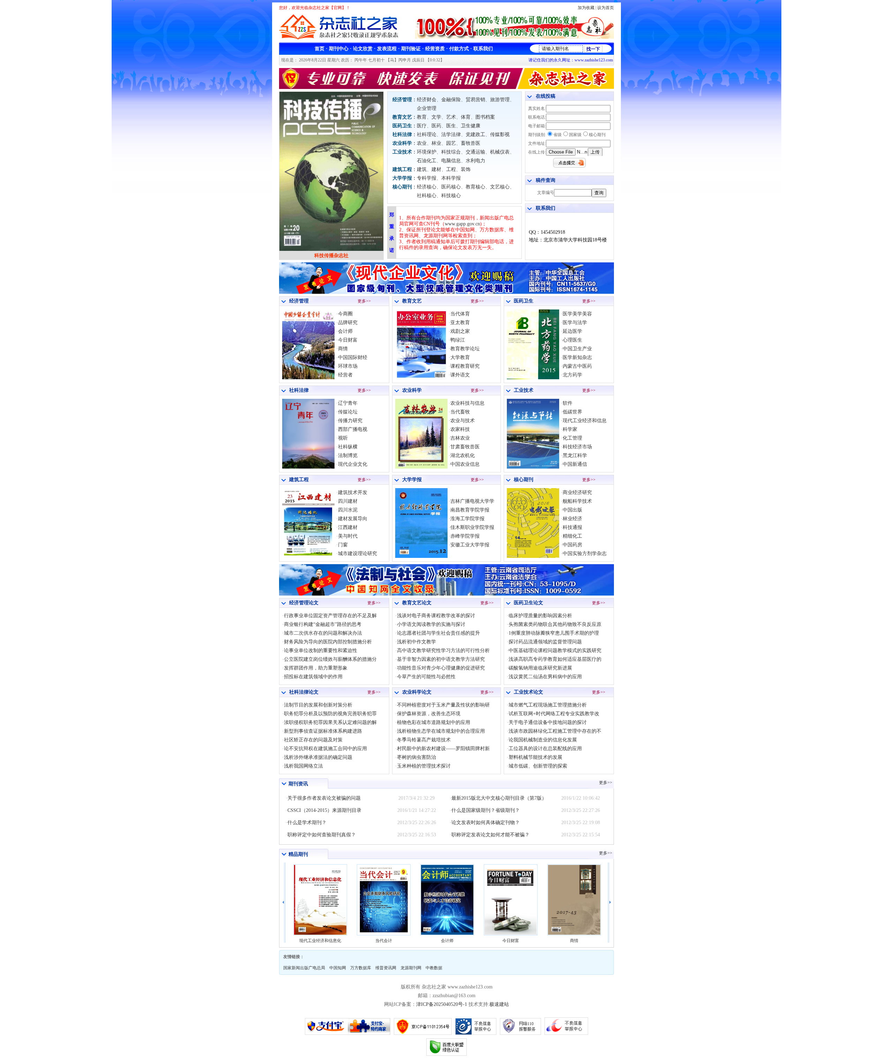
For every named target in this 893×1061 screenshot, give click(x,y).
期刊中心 (338, 48)
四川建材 (348, 501)
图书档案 (485, 117)
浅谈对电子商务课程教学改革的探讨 (436, 615)
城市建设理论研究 (357, 553)
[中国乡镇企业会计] (308, 377)
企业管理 (426, 108)
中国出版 (572, 510)
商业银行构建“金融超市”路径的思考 (322, 624)
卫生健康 (470, 125)
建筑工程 (402, 169)
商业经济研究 (577, 492)
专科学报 (426, 178)
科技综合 (451, 152)
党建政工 (475, 134)
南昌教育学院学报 (469, 510)
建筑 (422, 169)
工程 (451, 169)
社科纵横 (348, 446)
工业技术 (402, 152)
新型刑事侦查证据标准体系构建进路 (323, 731)
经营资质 (435, 48)
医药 (436, 125)
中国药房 (572, 544)
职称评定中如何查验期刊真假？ (321, 834)
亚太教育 (460, 322)
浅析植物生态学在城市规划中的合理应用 (441, 731)
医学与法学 (575, 322)
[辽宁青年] (308, 467)
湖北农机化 (462, 455)
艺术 (451, 117)
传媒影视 (500, 134)
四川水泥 (348, 510)
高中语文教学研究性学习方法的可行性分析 (443, 650)
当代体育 (460, 313)
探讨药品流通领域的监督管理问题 (545, 641)
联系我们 (483, 48)
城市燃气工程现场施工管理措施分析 (548, 705)
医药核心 (451, 186)
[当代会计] (320, 899)
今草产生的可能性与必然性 (426, 676)
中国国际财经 (352, 357)
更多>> (364, 301)
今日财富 (348, 340)
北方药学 (572, 375)
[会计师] (383, 899)
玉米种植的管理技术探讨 (424, 766)
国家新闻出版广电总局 (304, 967)
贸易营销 (475, 99)
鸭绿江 (457, 340)
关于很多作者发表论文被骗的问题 (324, 798)
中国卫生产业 (577, 348)
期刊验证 (411, 48)
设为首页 (605, 7)
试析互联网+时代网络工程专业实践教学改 (554, 713)
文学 (436, 117)
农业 (422, 143)
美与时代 (348, 536)
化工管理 (572, 438)
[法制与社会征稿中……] (446, 594)
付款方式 (459, 48)
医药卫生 (402, 125)
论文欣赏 (363, 48)
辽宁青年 (348, 403)
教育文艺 (402, 117)
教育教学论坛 (465, 348)
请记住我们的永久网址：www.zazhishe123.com (570, 60)
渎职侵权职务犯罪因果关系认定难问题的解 (330, 722)
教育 (422, 117)
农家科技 (460, 429)
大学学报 (402, 178)
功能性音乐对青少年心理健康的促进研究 (441, 668)
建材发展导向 (352, 518)
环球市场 (348, 366)
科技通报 (572, 527)
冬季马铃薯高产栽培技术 (424, 739)
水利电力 (475, 160)
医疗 (422, 125)
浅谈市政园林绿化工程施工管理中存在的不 (555, 731)
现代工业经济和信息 (585, 420)
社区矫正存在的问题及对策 (313, 739)
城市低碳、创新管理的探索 (538, 766)
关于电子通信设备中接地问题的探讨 (548, 722)
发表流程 (387, 48)
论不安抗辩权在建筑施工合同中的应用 (325, 748)
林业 (436, 143)
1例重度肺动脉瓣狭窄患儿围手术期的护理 (554, 633)
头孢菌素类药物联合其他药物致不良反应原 (555, 624)
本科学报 (451, 178)
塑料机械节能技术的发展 (535, 757)
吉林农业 (460, 438)
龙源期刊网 (410, 967)
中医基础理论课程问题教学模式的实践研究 (555, 650)
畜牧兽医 (470, 143)
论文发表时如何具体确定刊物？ (485, 822)
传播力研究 (350, 420)
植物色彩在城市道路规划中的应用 (433, 722)
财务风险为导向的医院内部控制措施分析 (328, 641)
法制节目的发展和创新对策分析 (318, 705)
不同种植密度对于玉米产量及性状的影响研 (443, 705)
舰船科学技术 (577, 501)
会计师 (345, 331)
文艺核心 (500, 186)
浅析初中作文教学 (416, 641)
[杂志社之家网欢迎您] (446, 87)
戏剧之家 (460, 331)
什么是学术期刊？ (307, 822)
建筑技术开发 (352, 492)
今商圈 (345, 313)
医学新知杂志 (577, 357)
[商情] (510, 899)
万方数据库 (360, 967)
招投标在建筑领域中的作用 (313, 676)
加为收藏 (586, 7)
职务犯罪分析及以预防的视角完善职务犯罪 (330, 713)
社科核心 (426, 195)
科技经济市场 (577, 446)
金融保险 (451, 99)
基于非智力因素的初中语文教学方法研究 (441, 659)
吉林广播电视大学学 (472, 501)
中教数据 (434, 967)
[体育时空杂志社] (331, 249)
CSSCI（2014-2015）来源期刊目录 (324, 810)
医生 (451, 125)
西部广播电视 (352, 429)
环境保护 (426, 152)
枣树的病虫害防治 (416, 757)
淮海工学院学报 (467, 518)
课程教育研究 (465, 366)
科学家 (570, 429)
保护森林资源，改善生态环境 (428, 713)
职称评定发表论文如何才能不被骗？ (490, 834)
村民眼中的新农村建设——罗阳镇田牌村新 (443, 748)
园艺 (451, 143)
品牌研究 (348, 322)
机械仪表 (500, 152)
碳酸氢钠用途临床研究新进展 (540, 668)
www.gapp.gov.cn (462, 223)
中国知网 (337, 967)
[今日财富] (447, 899)
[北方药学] (533, 377)
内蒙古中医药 (577, 366)
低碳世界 (572, 411)
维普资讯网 (385, 967)
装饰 (466, 169)
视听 (343, 438)
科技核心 (451, 195)
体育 (466, 117)
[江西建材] (308, 556)
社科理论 (426, 134)
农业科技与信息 (467, 403)
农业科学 (402, 143)
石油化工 (426, 160)
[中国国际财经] (574, 899)
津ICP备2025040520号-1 (441, 1004)
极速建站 (499, 1004)
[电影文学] (533, 556)
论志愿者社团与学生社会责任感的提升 (438, 633)
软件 (567, 403)
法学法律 (451, 134)
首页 (319, 48)
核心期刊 (402, 186)
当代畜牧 (460, 411)
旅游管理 (500, 99)
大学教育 (460, 357)
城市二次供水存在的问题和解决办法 (323, 633)
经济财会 (426, 99)
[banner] (514, 37)
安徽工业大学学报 (469, 544)
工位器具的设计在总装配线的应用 (545, 748)
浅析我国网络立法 (303, 766)
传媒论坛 (348, 411)
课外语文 (460, 375)
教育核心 (475, 186)
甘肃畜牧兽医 (465, 446)
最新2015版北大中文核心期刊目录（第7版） (499, 798)
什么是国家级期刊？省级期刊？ (485, 810)
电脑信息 (451, 160)
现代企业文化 (352, 464)
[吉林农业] (421, 467)
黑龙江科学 (575, 455)
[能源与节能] (533, 467)
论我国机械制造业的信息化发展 (543, 739)
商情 (343, 348)
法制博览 (348, 455)
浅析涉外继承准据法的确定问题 (318, 757)
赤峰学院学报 (465, 536)
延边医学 (572, 331)
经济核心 (426, 186)
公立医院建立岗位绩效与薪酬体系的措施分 (330, 659)
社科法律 (402, 134)
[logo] (341, 38)
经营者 (345, 375)
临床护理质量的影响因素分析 (540, 615)
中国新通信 (575, 464)
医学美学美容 (577, 313)
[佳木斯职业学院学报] (421, 556)
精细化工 (572, 536)
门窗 (343, 544)
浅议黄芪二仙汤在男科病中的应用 (545, 676)
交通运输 (475, 152)
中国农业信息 (465, 464)
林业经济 (572, 518)
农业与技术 (462, 420)
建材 (436, 169)
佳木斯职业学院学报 (472, 527)
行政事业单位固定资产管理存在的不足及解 (330, 615)
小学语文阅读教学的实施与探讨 (431, 624)
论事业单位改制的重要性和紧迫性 (320, 650)
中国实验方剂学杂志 (585, 553)
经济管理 (402, 99)
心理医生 (572, 340)
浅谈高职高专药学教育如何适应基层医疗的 (555, 659)
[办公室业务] (421, 377)
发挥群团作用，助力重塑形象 (315, 668)
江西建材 (348, 527)
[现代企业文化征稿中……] (446, 292)
